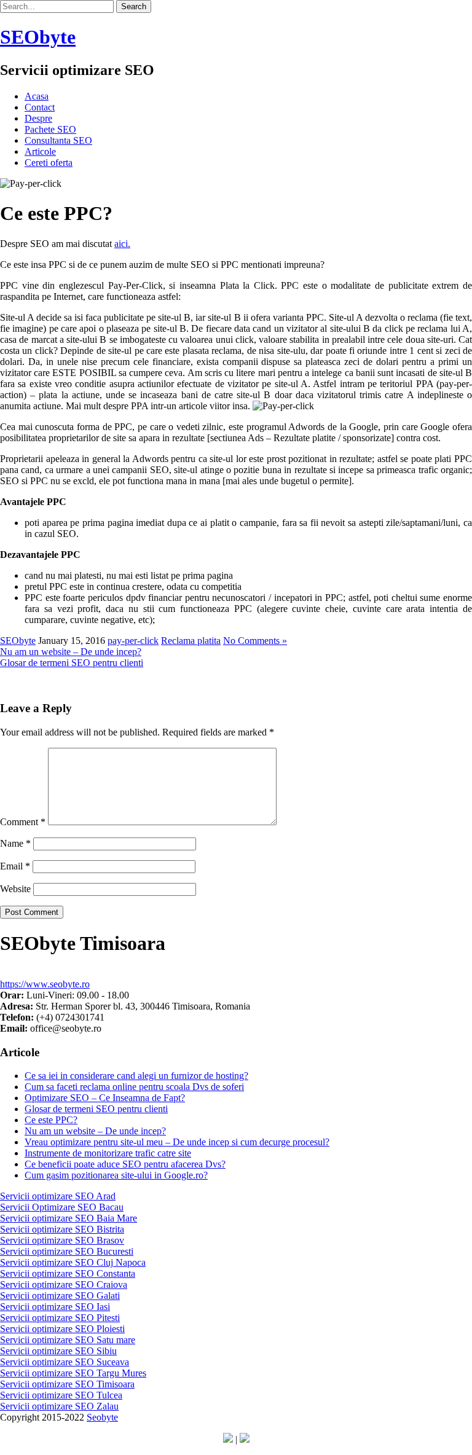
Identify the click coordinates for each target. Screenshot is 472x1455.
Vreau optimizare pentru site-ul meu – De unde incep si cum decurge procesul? (177, 1142)
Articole (40, 151)
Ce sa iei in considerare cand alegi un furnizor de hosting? (136, 1075)
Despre (38, 118)
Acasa (37, 96)
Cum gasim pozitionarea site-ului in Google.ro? (116, 1175)
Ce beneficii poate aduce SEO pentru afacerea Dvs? (125, 1164)
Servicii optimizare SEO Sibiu (58, 1351)
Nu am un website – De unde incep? (70, 651)
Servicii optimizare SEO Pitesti (60, 1317)
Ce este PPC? (51, 1120)
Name (15, 843)
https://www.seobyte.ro (45, 984)
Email (15, 866)
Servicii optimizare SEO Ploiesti (62, 1329)
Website (15, 889)
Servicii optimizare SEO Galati (60, 1295)
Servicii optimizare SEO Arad (58, 1196)
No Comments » (255, 640)
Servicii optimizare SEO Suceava (64, 1362)
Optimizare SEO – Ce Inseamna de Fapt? (105, 1097)
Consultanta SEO (58, 140)
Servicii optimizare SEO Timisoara (67, 1384)
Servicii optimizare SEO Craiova (63, 1284)
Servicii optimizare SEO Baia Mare (68, 1218)
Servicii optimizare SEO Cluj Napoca (73, 1262)
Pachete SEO (50, 129)
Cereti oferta (49, 162)
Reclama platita (191, 640)
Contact (40, 107)
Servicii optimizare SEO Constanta (67, 1273)
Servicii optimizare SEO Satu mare (67, 1340)
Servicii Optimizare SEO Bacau (62, 1207)
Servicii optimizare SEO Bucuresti (66, 1251)
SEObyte (18, 640)
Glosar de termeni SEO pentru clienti (71, 662)
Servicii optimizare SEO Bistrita (62, 1229)
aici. (122, 243)
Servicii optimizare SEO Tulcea (61, 1395)
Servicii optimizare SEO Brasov (62, 1240)
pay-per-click (133, 640)
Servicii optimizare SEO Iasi (55, 1306)
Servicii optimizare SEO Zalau (59, 1406)
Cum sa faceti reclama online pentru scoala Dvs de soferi (134, 1086)
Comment (22, 822)
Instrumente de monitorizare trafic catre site (108, 1153)
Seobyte (102, 1417)
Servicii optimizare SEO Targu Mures (73, 1373)
